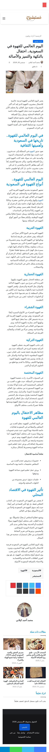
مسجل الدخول (29, 701)
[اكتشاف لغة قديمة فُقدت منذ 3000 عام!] (36, 672)
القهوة (32, 151)
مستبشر (36, 576)
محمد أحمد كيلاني (34, 62)
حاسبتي (24, 727)
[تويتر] (31, 585)
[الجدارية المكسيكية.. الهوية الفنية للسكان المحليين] (13, 672)
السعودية (36, 570)
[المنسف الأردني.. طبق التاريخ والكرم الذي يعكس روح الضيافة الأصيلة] (36, 644)
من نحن (12, 733)
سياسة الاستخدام (33, 733)
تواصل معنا (21, 733)
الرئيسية (38, 36)
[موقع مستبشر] (33, 18)
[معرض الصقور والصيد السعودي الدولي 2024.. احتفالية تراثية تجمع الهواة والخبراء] (13, 644)
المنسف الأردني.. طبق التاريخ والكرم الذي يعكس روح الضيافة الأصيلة (36, 654)
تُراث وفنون (29, 36)
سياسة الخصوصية (24, 737)
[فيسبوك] (38, 585)
